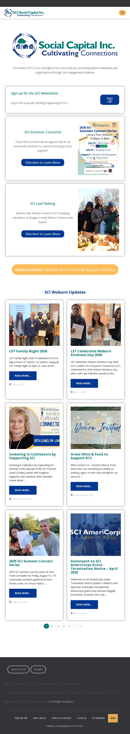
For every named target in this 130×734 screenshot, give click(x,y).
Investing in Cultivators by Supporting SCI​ (32, 456)
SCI (33, 68)
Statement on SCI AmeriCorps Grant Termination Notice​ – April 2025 (94, 566)
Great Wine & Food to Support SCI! (89, 456)
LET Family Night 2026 (28, 351)
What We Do (39, 718)
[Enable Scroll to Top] (123, 727)
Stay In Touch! (18, 669)
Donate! (38, 669)
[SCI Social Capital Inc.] (25, 12)
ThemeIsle (77, 726)
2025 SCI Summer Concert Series (31, 563)
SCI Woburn (98, 718)
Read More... (23, 375)
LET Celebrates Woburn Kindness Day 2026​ (91, 353)
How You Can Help (61, 718)
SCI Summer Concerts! (43, 132)
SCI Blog (81, 718)
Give (113, 718)
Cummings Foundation (61, 701)
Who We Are (21, 718)
